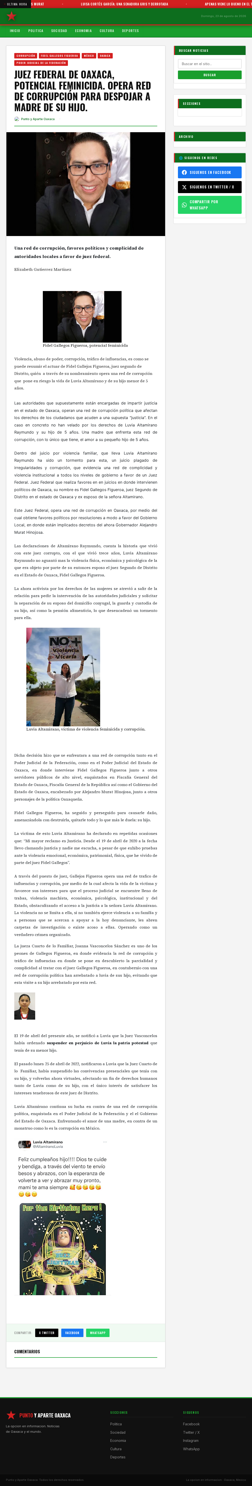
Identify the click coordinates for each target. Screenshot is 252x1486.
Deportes (130, 30)
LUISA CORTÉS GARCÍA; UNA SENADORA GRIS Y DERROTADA (100, 3)
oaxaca (105, 55)
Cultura (107, 30)
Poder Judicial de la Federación (41, 63)
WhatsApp (98, 1333)
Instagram (191, 1441)
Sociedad (59, 30)
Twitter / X (191, 1432)
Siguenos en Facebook (210, 172)
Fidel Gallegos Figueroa (59, 55)
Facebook (72, 1333)
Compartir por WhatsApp (204, 204)
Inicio (15, 30)
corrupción (25, 55)
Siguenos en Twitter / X (212, 186)
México (89, 55)
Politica (36, 30)
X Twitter (47, 1333)
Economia (83, 30)
